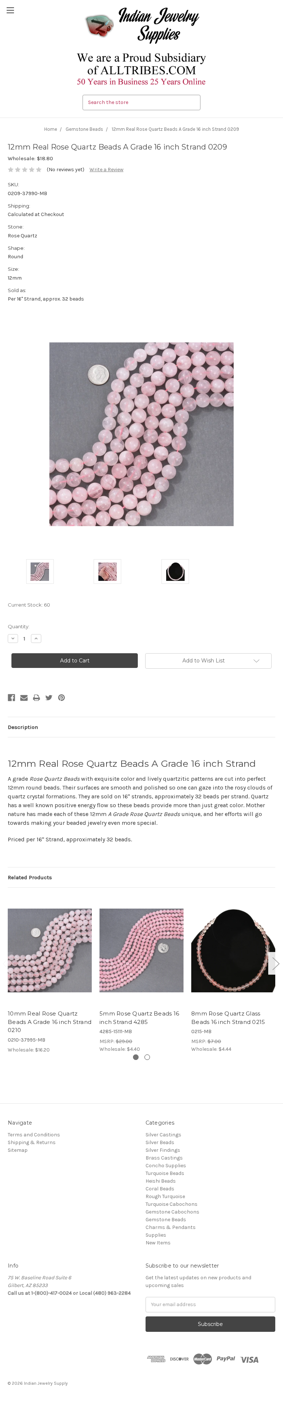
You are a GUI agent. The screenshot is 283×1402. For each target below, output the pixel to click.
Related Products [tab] (30, 877)
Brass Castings (164, 1158)
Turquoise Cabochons (172, 1204)
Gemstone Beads (84, 129)
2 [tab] (147, 1057)
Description (23, 727)
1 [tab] (136, 1057)
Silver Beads (160, 1142)
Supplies (156, 1235)
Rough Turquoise (165, 1196)
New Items (158, 1243)
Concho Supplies (166, 1165)
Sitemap (18, 1150)
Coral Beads (160, 1189)
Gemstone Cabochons (172, 1212)
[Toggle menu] (10, 10)
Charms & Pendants (171, 1227)
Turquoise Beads (165, 1173)
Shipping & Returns (32, 1142)
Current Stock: (29, 605)
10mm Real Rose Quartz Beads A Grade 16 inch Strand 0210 (49, 1021)
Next (275, 963)
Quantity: (18, 626)
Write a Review (106, 169)
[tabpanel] (50, 974)
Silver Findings (163, 1150)
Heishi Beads (161, 1181)
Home (50, 129)
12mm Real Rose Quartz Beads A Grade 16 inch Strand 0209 (175, 129)
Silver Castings (163, 1135)
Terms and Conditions (34, 1135)
